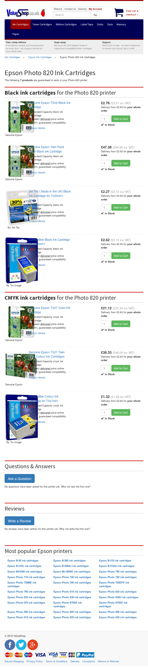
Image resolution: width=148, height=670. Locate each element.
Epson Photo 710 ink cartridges (26, 577)
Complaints (88, 661)
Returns (58, 8)
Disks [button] (100, 24)
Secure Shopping (14, 661)
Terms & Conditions (57, 661)
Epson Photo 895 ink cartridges (72, 612)
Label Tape (87, 24)
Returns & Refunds (108, 661)
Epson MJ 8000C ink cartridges (71, 571)
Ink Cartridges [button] (21, 24)
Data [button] (110, 24)
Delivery (82, 8)
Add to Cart (121, 119)
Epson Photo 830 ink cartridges (72, 597)
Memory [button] (121, 24)
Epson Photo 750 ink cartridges (118, 577)
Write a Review (19, 520)
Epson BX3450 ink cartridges (25, 571)
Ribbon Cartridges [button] (66, 24)
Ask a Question (19, 478)
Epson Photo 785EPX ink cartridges (114, 584)
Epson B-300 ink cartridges (69, 560)
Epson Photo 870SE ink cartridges (67, 604)
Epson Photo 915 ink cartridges (26, 617)
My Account (95, 9)
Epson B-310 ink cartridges (115, 560)
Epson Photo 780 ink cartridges (72, 582)
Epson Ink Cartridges (40, 57)
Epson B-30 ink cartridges (23, 560)
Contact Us (70, 8)
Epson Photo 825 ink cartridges (26, 597)
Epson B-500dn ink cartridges (71, 566)
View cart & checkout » (132, 12)
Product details (37, 128)
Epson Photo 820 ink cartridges (118, 591)
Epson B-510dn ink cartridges (116, 566)
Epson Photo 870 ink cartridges (26, 602)
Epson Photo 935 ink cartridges (118, 617)
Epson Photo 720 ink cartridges (72, 577)
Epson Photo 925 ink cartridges (72, 617)
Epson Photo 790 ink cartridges (26, 591)
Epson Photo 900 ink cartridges (118, 612)
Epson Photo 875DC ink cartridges (113, 604)
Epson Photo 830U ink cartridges (118, 597)
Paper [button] (16, 34)
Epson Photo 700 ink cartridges (118, 571)
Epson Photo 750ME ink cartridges (22, 584)
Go (95, 15)
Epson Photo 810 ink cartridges (72, 591)
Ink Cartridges (12, 57)
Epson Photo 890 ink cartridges (26, 612)
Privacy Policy (35, 661)
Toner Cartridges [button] (42, 24)
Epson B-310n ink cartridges (24, 566)
